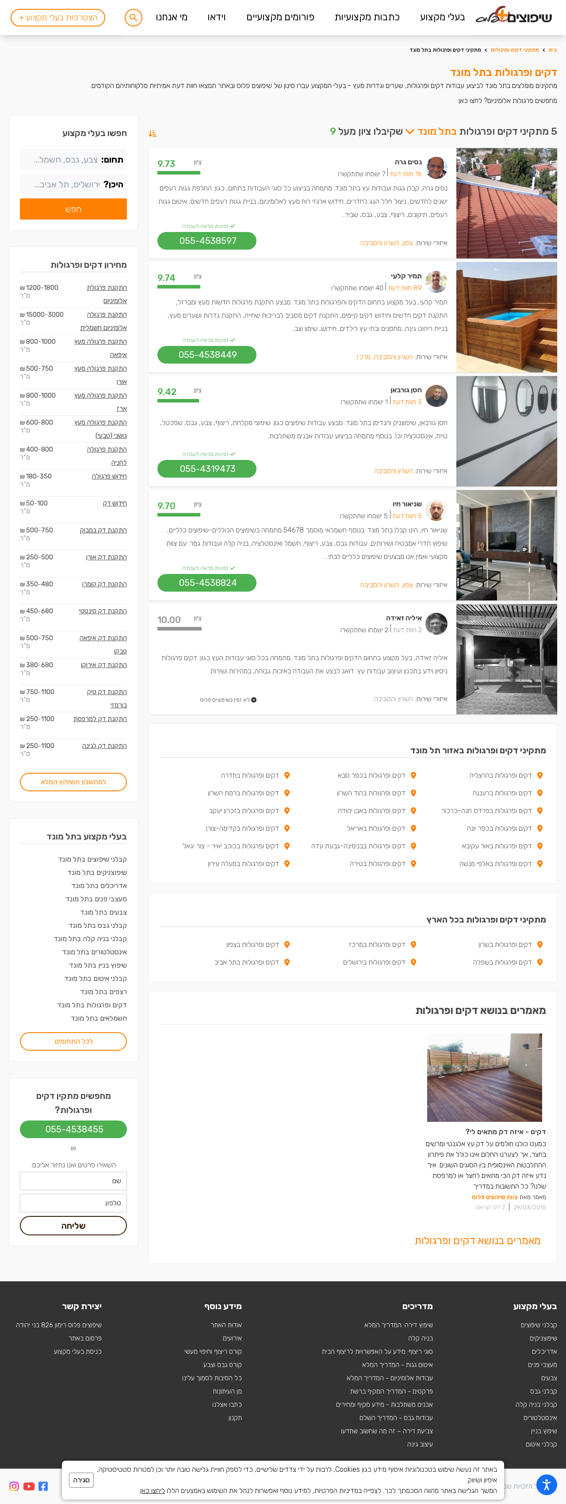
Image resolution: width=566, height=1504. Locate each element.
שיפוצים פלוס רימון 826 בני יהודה (59, 1325)
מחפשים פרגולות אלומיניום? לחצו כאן (508, 100)
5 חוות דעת (407, 516)
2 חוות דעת (407, 630)
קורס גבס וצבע (222, 1365)
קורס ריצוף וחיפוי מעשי (213, 1352)
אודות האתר (226, 1325)
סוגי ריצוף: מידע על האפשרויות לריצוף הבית (377, 1352)
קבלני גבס (543, 1391)
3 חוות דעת (407, 402)
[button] (133, 17)
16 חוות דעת (406, 174)
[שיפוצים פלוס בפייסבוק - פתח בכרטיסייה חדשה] (43, 1488)
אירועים (232, 1338)
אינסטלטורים (540, 1418)
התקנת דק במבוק (103, 530)
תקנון (235, 1418)
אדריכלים (544, 1352)
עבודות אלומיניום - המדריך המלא (390, 1378)
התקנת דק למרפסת (100, 719)
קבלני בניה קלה (536, 1405)
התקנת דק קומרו (104, 584)
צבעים (549, 1378)
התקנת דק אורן (106, 557)
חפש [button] (73, 209)
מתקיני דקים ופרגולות (515, 50)
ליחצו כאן (152, 1490)
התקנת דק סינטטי (103, 611)
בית (553, 50)
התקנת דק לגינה (104, 746)
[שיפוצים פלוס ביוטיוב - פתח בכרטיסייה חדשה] (29, 1488)
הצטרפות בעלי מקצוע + (58, 17)
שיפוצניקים (543, 1338)
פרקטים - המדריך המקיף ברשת (391, 1391)
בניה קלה (420, 1338)
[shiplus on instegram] (14, 1486)
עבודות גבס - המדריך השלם (396, 1418)
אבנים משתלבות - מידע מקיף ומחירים (384, 1405)
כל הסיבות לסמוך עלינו (212, 1378)
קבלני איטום (541, 1444)
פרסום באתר (85, 1338)
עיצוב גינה (420, 1444)
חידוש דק (115, 503)
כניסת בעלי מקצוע (78, 1352)
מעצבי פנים (542, 1365)
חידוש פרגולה (109, 476)
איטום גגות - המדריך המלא (397, 1365)
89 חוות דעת (405, 288)
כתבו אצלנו (227, 1405)
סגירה (81, 1480)
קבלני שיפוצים (539, 1325)
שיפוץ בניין (544, 1431)
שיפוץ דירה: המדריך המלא (398, 1325)
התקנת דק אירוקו (104, 665)
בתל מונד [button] (436, 131)
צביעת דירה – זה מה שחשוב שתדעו (387, 1431)
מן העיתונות (227, 1391)
